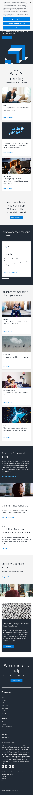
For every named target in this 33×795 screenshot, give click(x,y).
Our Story (4, 700)
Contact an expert (16, 680)
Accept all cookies (16, 27)
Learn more (6, 38)
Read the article (8, 117)
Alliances (4, 713)
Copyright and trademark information (7, 774)
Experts (3, 711)
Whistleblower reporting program (7, 780)
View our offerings (9, 273)
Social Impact (5, 703)
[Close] (30, 2)
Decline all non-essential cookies (16, 23)
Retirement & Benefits (7, 726)
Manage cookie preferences (16, 19)
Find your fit (5, 577)
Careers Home (5, 737)
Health (3, 721)
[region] (16, 15)
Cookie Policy (8, 16)
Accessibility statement (5, 785)
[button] (16, 103)
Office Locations (5, 708)
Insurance (4, 724)
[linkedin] (6, 766)
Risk (3, 729)
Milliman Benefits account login (6, 771)
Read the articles (15, 217)
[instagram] (13, 766)
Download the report (8, 517)
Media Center (5, 705)
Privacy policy (4, 778)
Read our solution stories (9, 476)
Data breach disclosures (5, 782)
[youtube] (10, 766)
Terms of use (4, 776)
